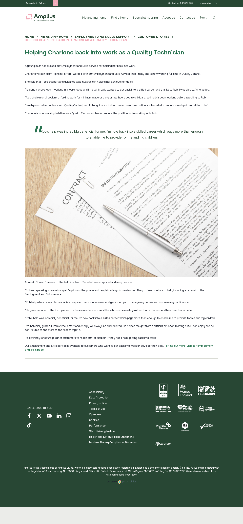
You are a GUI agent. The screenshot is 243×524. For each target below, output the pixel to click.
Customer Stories (153, 37)
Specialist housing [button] (145, 17)
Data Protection (99, 397)
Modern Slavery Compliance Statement (113, 442)
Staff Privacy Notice (102, 431)
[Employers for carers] (163, 444)
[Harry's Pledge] (185, 408)
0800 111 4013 (44, 408)
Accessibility (96, 392)
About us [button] (168, 17)
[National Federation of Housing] (206, 390)
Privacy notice (98, 403)
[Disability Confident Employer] (163, 408)
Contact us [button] (187, 17)
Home (29, 37)
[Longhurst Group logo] (40, 18)
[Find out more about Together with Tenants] (163, 426)
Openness (95, 414)
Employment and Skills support (103, 37)
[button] (209, 17)
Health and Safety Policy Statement (111, 437)
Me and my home (54, 37)
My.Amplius (205, 3)
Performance (97, 425)
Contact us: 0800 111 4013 (181, 3)
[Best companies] (163, 390)
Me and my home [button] (94, 17)
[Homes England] (185, 390)
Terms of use (97, 409)
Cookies (94, 420)
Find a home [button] (119, 17)
